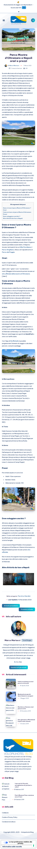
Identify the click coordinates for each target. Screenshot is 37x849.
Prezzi (5, 214)
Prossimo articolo (27, 609)
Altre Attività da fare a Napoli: (13, 218)
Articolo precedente (11, 605)
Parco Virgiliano (8, 250)
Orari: (5, 210)
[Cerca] (33, 20)
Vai (24, 7)
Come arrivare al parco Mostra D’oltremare (17, 212)
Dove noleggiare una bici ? (11, 216)
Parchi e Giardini (24, 596)
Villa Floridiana (25, 247)
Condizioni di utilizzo (8, 822)
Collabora (5, 813)
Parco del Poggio (8, 252)
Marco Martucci (12, 640)
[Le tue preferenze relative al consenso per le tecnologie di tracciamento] (33, 845)
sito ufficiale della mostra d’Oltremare (16, 274)
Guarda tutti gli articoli (18, 667)
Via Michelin (14, 341)
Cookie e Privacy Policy (9, 817)
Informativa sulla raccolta (12, 847)
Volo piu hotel (14, 757)
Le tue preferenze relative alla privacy (20, 842)
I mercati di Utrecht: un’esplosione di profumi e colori (23, 785)
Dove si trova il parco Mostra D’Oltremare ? (17, 208)
